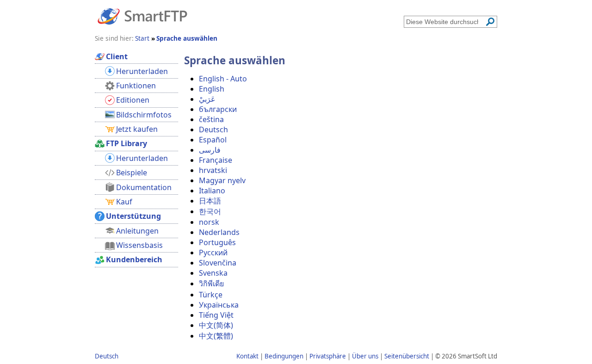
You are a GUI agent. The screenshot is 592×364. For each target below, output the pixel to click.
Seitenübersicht (406, 356)
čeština (211, 119)
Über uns (365, 356)
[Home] (142, 16)
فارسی (210, 150)
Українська (219, 305)
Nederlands (219, 232)
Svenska (213, 273)
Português (217, 242)
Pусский (213, 252)
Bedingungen (284, 356)
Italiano (212, 190)
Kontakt (247, 356)
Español (213, 140)
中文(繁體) (216, 336)
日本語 (210, 201)
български (218, 109)
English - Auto (223, 79)
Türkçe (210, 295)
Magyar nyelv (222, 180)
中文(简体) (216, 325)
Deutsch (213, 129)
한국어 (210, 211)
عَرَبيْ (207, 99)
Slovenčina (217, 263)
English (211, 89)
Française (215, 160)
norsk (209, 222)
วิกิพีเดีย (211, 283)
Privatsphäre (327, 356)
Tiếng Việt (216, 315)
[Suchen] (490, 22)
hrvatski (213, 170)
